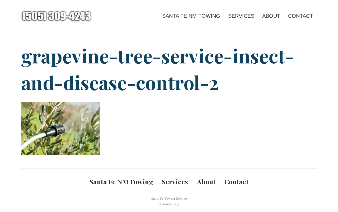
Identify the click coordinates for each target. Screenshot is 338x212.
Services (241, 16)
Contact (300, 16)
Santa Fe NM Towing (191, 16)
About (271, 16)
